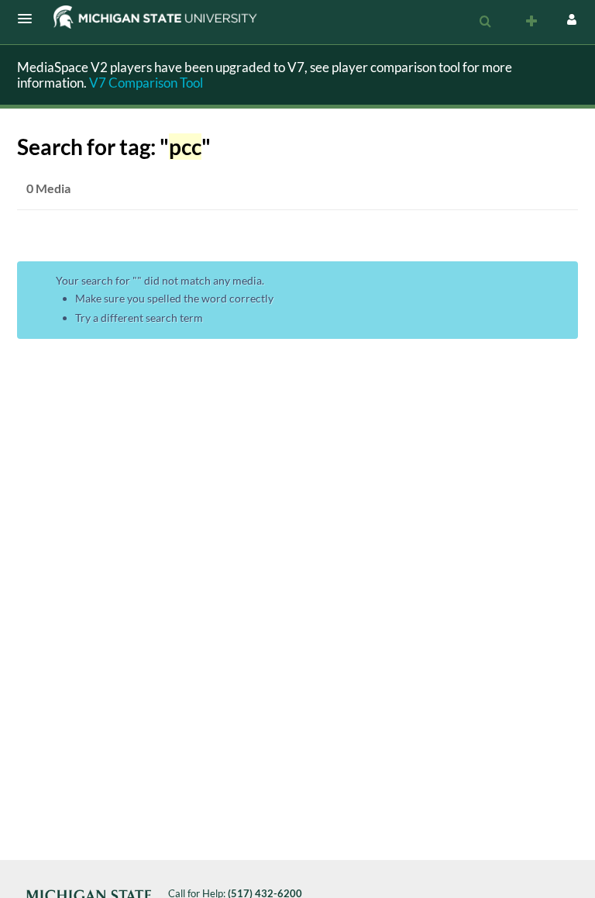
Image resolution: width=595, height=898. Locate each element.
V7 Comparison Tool (146, 82)
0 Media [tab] (48, 188)
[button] (29, 18)
